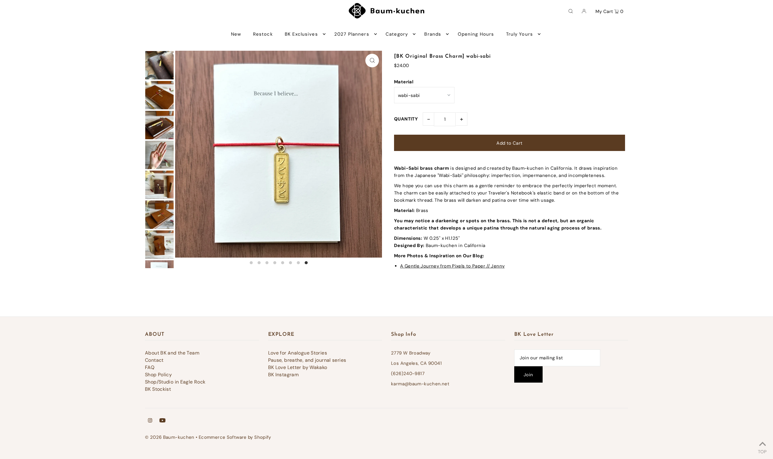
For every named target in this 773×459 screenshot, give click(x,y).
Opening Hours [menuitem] (476, 34)
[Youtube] (162, 421)
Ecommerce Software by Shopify (235, 437)
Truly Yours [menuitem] (519, 34)
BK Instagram (283, 374)
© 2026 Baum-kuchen (169, 437)
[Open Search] (571, 11)
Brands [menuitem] (432, 34)
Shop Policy (158, 374)
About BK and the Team (172, 353)
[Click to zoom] (372, 60)
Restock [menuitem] (263, 34)
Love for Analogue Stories (297, 353)
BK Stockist (158, 389)
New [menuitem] (236, 34)
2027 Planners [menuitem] (351, 34)
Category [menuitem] (397, 34)
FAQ (149, 367)
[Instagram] (150, 421)
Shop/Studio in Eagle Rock (175, 382)
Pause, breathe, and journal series (307, 360)
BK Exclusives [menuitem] (301, 34)
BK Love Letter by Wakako (297, 367)
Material (403, 82)
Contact (154, 360)
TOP (762, 451)
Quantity (406, 119)
